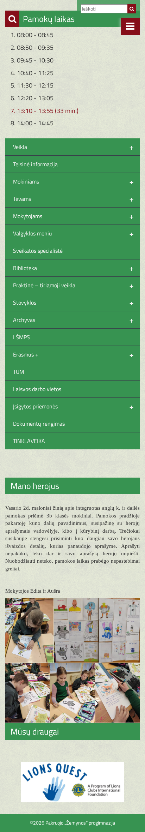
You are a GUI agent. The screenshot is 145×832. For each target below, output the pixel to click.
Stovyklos (73, 302)
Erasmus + (73, 354)
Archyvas (73, 320)
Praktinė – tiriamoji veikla (73, 285)
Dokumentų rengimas (39, 423)
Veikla (73, 147)
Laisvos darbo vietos (37, 389)
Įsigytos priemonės (73, 406)
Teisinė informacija (35, 164)
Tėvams (73, 199)
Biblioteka (73, 268)
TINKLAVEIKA (29, 441)
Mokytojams (73, 216)
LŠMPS (21, 337)
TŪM (18, 372)
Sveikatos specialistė (38, 251)
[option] (72, 782)
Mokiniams (73, 181)
